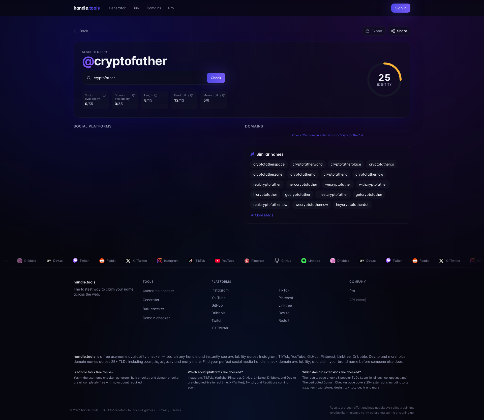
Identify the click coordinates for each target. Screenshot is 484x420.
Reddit (69, 261)
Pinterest (216, 261)
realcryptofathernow (270, 204)
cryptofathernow (369, 174)
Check (216, 78)
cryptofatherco (381, 164)
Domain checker (156, 318)
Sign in (400, 8)
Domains (154, 8)
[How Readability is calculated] (191, 95)
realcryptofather (267, 184)
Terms (176, 410)
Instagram (130, 261)
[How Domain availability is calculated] (133, 95)
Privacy (164, 410)
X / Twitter (98, 261)
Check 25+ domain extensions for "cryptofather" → (328, 135)
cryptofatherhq (303, 174)
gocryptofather (297, 194)
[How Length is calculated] (155, 95)
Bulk (136, 8)
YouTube (186, 261)
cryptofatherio (335, 174)
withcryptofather (373, 184)
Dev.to (16, 261)
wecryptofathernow (311, 204)
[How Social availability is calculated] (104, 95)
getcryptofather (369, 194)
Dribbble (302, 261)
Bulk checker (153, 309)
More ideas (264, 215)
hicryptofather (265, 194)
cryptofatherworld (308, 164)
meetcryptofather (333, 194)
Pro (171, 8)
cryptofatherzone (267, 174)
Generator (117, 8)
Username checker (158, 290)
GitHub (245, 261)
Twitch (43, 261)
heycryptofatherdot (352, 204)
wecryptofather (338, 184)
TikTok (158, 261)
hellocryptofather (303, 184)
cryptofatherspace (269, 164)
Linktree (273, 261)
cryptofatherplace (346, 164)
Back (84, 31)
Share (402, 31)
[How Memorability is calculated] (223, 95)
